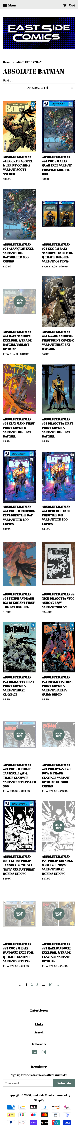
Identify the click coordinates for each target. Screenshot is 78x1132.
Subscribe (64, 1083)
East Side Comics (43, 1095)
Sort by (8, 80)
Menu (12, 5)
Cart (71, 5)
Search (39, 1032)
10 (50, 984)
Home (6, 62)
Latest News (39, 1010)
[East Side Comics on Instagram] (43, 1053)
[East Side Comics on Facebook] (34, 1053)
